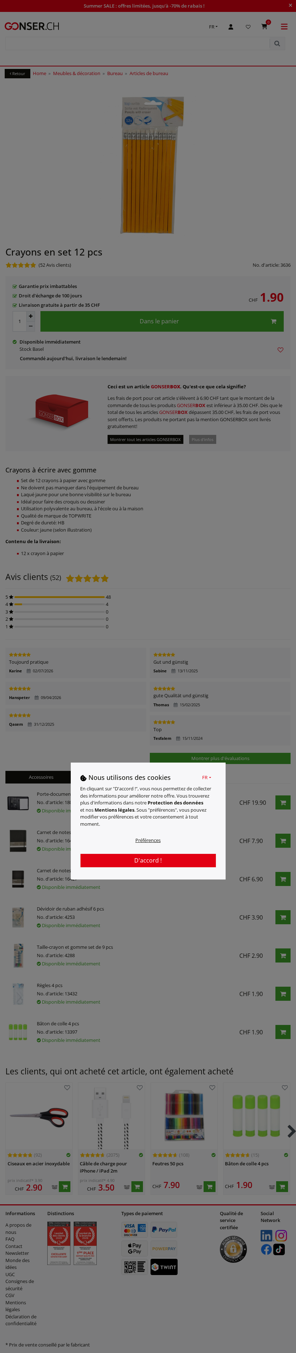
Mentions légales (114, 810)
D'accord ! (148, 860)
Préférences (148, 840)
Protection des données (175, 802)
